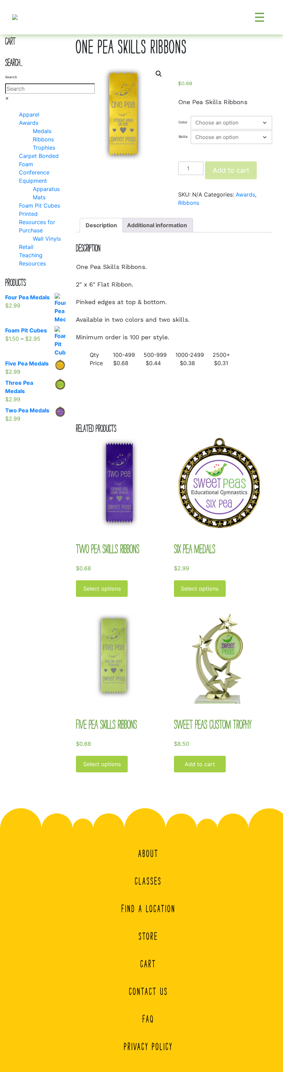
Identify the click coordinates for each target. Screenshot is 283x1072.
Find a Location (148, 908)
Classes (148, 880)
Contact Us (148, 991)
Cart (148, 963)
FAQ (148, 1018)
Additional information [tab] (157, 225)
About (148, 853)
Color (182, 122)
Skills (182, 136)
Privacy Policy (148, 1046)
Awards (245, 194)
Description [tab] (101, 225)
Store (148, 936)
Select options (102, 588)
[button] (159, 74)
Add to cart (231, 170)
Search (11, 77)
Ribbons (188, 202)
